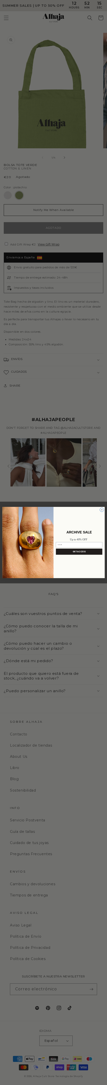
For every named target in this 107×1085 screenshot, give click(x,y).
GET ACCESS (79, 551)
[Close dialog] (102, 510)
